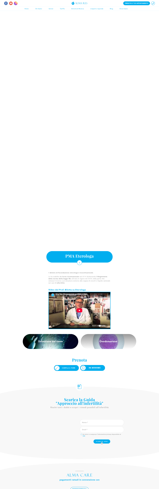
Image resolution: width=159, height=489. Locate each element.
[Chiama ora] (153, 3)
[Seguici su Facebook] (6, 3)
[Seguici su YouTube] (11, 3)
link (84, 436)
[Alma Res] (79, 3)
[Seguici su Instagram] (16, 3)
